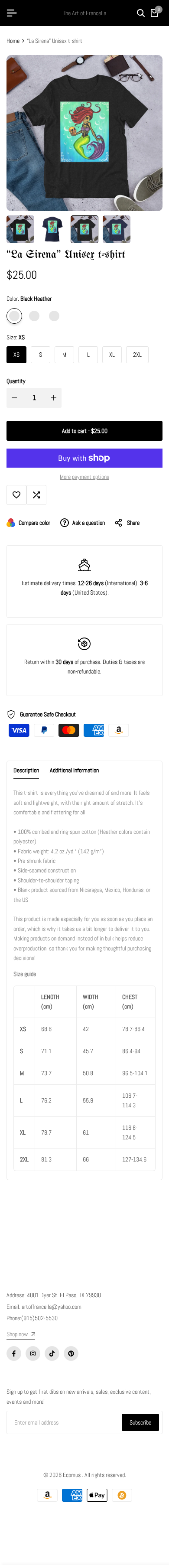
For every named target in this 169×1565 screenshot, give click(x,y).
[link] (20, 1335)
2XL (137, 354)
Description (26, 770)
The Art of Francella (84, 13)
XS (16, 354)
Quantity (16, 381)
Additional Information (74, 770)
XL (112, 354)
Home (13, 41)
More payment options (84, 477)
